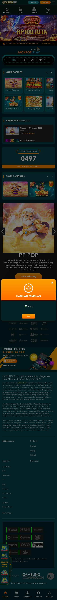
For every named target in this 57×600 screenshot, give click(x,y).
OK (28, 316)
